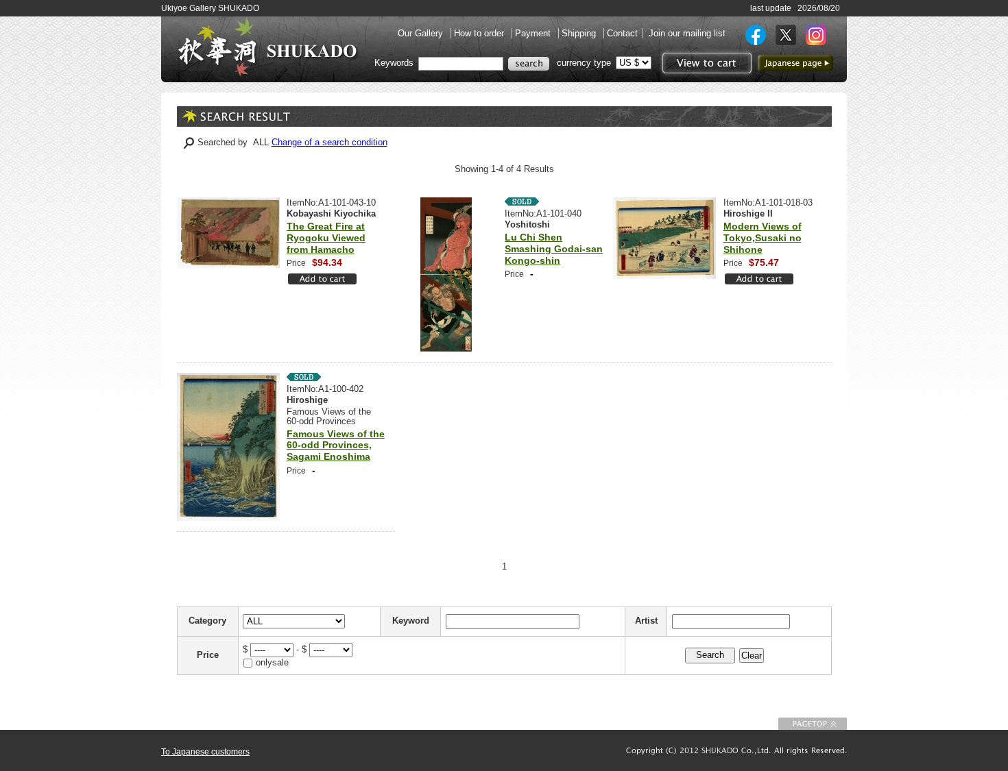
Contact (622, 33)
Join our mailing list (687, 33)
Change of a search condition (329, 142)
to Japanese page (795, 63)
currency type (584, 63)
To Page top (812, 724)
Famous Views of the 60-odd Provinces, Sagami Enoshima (336, 445)
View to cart (705, 63)
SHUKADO (267, 46)
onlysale (272, 662)
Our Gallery (422, 33)
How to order (480, 33)
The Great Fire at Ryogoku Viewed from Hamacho (326, 238)
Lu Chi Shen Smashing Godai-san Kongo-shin (554, 249)
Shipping (580, 33)
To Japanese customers (205, 752)
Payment (534, 33)
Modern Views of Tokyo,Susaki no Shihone (762, 238)
